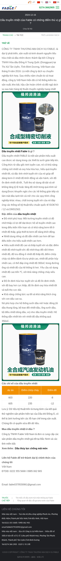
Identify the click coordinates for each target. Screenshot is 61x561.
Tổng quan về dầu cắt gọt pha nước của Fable (35, 501)
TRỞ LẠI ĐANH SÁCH (50, 35)
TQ (42, 2)
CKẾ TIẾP (6, 501)
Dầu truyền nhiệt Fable (14, 151)
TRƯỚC (5, 498)
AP (34, 2)
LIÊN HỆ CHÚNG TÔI (13, 509)
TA (50, 2)
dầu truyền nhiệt (27, 214)
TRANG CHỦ (8, 35)
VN (58, 2)
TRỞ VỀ (6, 43)
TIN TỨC (20, 35)
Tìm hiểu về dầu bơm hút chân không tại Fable (34, 498)
